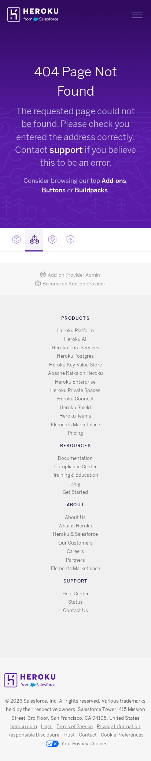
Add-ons (114, 181)
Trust (69, 735)
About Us (75, 517)
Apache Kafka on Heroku (75, 373)
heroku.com (23, 726)
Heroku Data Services (75, 347)
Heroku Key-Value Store (75, 365)
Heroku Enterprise (75, 382)
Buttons (54, 190)
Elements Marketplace (75, 424)
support (66, 149)
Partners (75, 560)
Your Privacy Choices (84, 743)
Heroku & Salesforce (75, 534)
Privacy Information (118, 726)
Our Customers (75, 543)
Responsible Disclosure (33, 735)
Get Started (75, 492)
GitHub (80, 644)
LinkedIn (90, 644)
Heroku (33, 14)
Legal (46, 726)
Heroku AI (75, 339)
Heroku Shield (75, 407)
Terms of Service (74, 726)
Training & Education (75, 475)
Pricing (75, 433)
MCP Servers (52, 239)
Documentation (75, 458)
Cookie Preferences (122, 735)
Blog (75, 484)
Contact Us (75, 610)
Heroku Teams (75, 416)
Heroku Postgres (75, 356)
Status (75, 602)
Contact (88, 735)
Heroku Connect (75, 398)
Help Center (75, 593)
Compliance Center (75, 466)
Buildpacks (91, 190)
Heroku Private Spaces (75, 390)
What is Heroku (75, 526)
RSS (58, 644)
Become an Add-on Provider (74, 284)
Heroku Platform (75, 330)
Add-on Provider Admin (74, 275)
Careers (75, 551)
